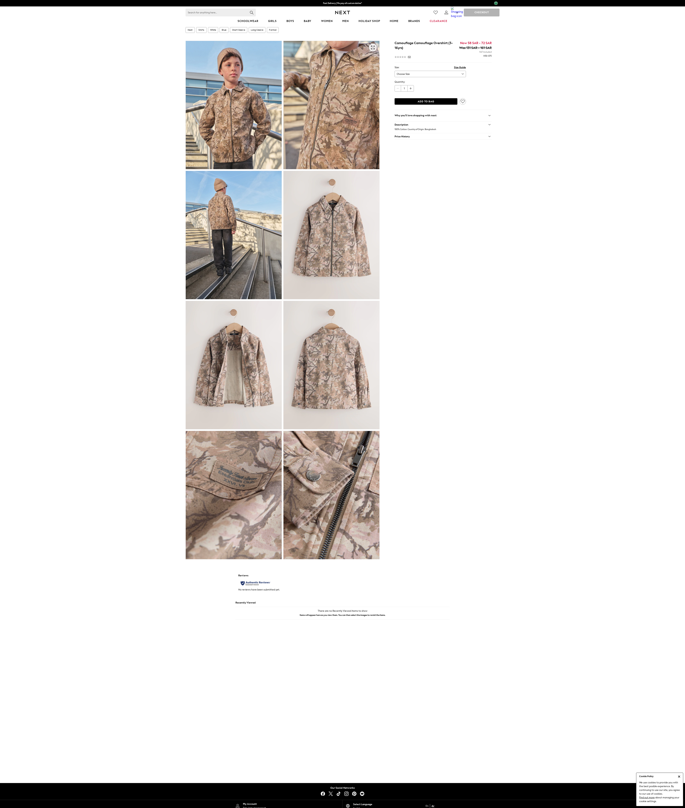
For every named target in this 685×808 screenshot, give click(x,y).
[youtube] (362, 794)
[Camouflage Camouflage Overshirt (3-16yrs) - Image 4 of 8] (331, 235)
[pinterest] (354, 794)
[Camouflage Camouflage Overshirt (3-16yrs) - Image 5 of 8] (234, 365)
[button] (443, 124)
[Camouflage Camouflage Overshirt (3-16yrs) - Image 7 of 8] (234, 495)
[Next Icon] (342, 12)
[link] (446, 12)
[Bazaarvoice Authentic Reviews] (255, 583)
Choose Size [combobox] (403, 74)
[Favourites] (436, 12)
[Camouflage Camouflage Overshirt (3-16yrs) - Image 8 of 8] (331, 495)
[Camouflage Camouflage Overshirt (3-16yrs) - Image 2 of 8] (331, 105)
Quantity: (400, 81)
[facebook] (323, 794)
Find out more (647, 797)
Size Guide (460, 67)
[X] (331, 794)
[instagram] (346, 794)
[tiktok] (338, 794)
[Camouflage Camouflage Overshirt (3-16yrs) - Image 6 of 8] (331, 365)
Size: (397, 67)
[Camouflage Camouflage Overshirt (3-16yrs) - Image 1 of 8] (234, 105)
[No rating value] (401, 57)
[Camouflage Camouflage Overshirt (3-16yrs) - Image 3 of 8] (234, 235)
